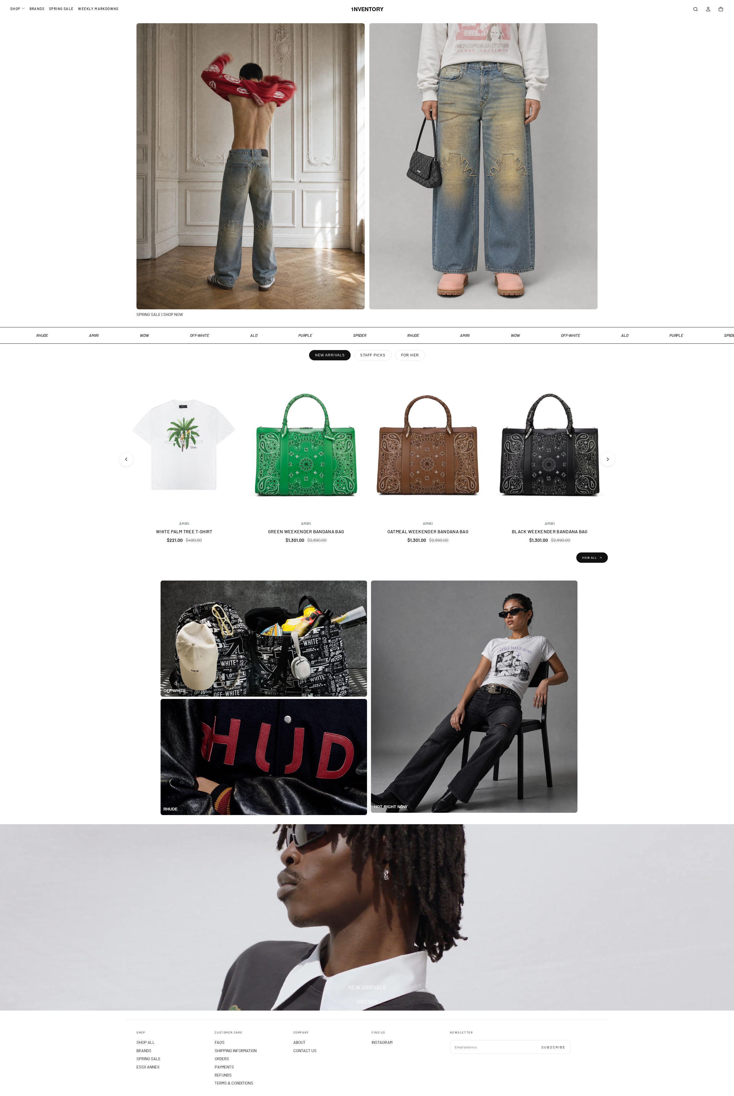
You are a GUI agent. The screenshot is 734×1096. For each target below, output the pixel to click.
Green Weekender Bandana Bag (306, 531)
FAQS (220, 1042)
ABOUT (299, 1042)
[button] (695, 10)
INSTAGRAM (382, 1042)
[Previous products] (126, 459)
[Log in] (708, 10)
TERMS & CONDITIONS (234, 1083)
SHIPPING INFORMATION (236, 1050)
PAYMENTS (224, 1066)
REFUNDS (223, 1074)
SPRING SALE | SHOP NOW (159, 314)
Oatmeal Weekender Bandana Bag (427, 531)
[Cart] (721, 10)
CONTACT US (305, 1050)
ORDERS (222, 1058)
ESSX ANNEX (147, 1066)
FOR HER (410, 355)
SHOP (15, 9)
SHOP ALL (145, 1042)
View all (589, 557)
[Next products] (608, 459)
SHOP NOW (367, 1001)
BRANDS (37, 9)
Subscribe (553, 1047)
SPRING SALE (61, 9)
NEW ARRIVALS (330, 355)
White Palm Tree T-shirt (184, 531)
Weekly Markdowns (98, 9)
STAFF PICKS (372, 355)
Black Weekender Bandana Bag (550, 531)
